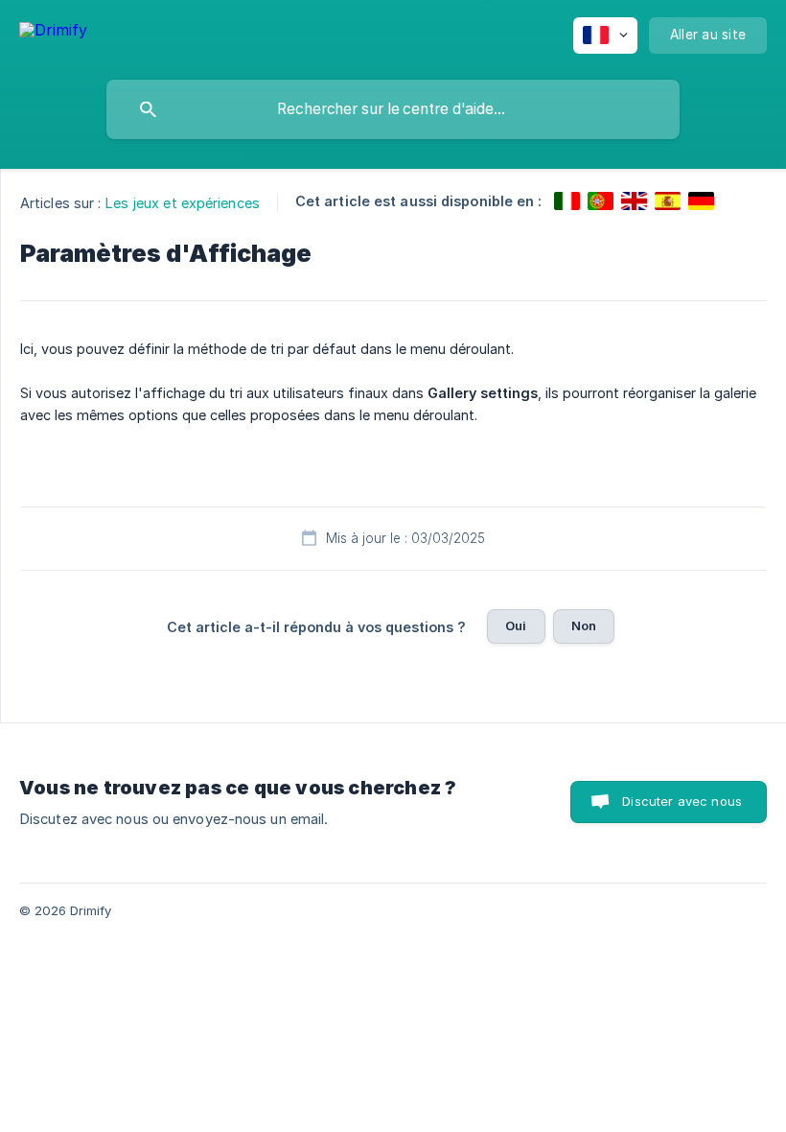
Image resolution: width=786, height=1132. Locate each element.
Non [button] (583, 625)
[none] (53, 33)
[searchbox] (393, 109)
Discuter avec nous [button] (682, 801)
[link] (567, 201)
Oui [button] (515, 625)
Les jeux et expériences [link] (182, 203)
